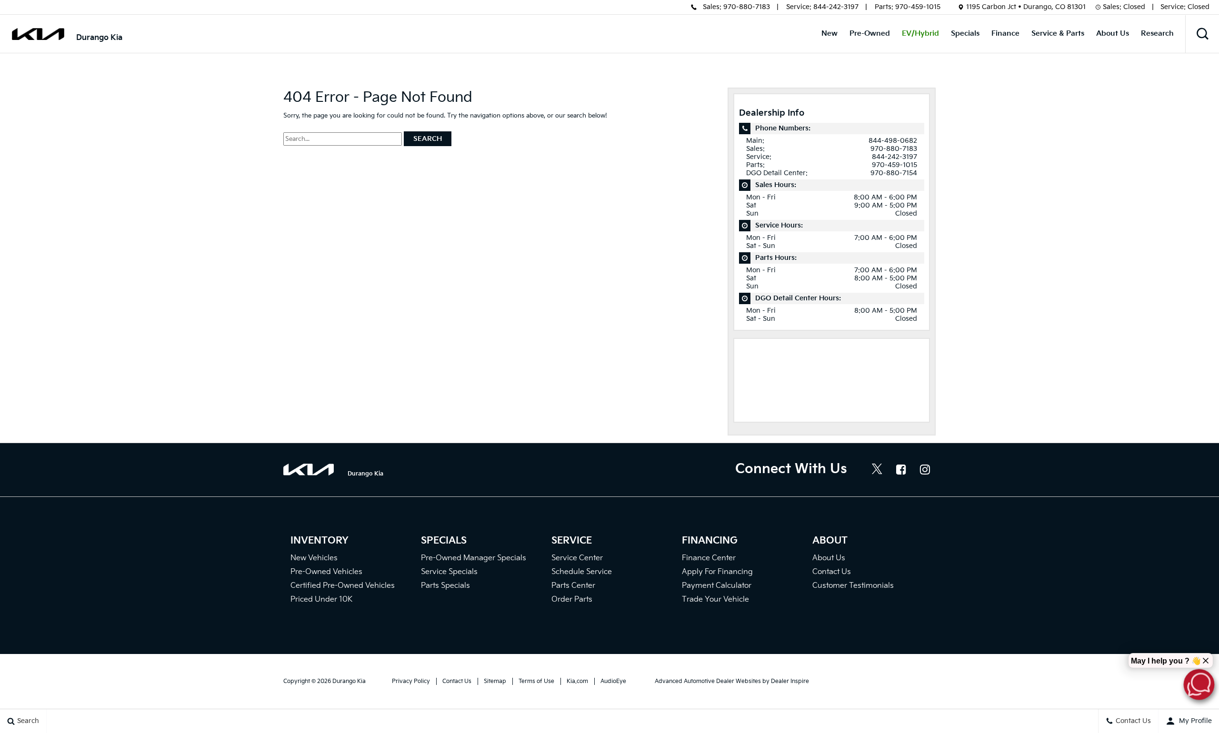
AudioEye (613, 681)
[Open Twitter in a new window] (877, 470)
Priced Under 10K (321, 599)
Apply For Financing (717, 571)
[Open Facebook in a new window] (900, 469)
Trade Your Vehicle (715, 599)
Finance (1005, 33)
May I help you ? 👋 (1166, 661)
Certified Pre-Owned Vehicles (342, 585)
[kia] (38, 34)
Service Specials (449, 571)
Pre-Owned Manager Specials (473, 558)
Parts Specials (445, 585)
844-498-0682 (893, 141)
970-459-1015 (917, 7)
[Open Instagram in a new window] (924, 469)
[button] (1202, 33)
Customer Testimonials (853, 585)
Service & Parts (1057, 33)
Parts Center (573, 585)
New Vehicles (314, 558)
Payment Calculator (716, 585)
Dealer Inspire (790, 681)
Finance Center (709, 558)
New (829, 33)
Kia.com (577, 681)
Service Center (577, 558)
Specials (965, 33)
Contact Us (831, 571)
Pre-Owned (869, 33)
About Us (1112, 33)
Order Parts (571, 599)
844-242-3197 (836, 7)
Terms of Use (536, 681)
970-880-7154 (893, 173)
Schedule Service (581, 571)
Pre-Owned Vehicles (326, 571)
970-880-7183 (746, 7)
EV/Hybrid (920, 33)
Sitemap (495, 681)
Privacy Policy (411, 681)
